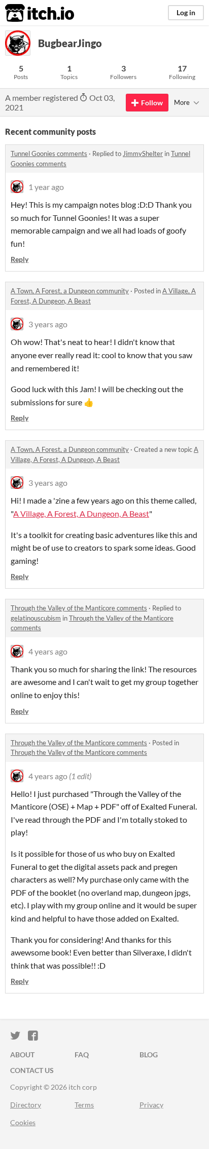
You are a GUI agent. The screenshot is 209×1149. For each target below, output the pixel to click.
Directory (25, 1104)
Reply (19, 259)
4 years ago (47, 651)
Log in (186, 12)
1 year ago (46, 187)
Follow (152, 102)
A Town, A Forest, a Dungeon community (70, 291)
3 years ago (47, 324)
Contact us (32, 1070)
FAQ (82, 1054)
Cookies (23, 1122)
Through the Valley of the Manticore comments (79, 608)
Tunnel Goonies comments (49, 153)
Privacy (151, 1104)
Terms (84, 1104)
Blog (149, 1054)
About (22, 1054)
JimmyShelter (143, 153)
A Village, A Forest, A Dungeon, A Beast (81, 513)
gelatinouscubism (36, 618)
